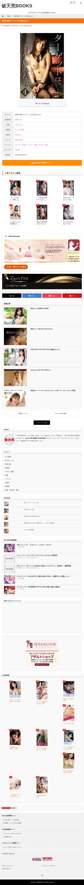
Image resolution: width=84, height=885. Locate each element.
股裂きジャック (23, 413)
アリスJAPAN (19, 130)
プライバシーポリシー (49, 866)
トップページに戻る (41, 422)
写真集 (17, 150)
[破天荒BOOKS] (17, 5)
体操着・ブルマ (27, 145)
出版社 (7, 482)
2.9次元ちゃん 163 (29, 509)
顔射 (46, 145)
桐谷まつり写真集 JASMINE (40, 308)
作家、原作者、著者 (12, 490)
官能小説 (8, 464)
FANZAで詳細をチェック (43, 162)
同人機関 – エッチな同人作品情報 (12, 823)
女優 (6, 475)
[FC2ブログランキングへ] (47, 860)
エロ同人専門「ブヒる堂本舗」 (11, 820)
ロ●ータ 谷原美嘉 (29, 529)
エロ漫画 (8, 457)
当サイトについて (7, 866)
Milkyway (18, 135)
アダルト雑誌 (9, 471)
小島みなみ (19, 125)
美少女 (41, 145)
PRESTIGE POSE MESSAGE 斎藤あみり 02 (45, 349)
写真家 (7, 486)
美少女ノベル (9, 460)
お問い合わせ (6, 868)
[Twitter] (42, 875)
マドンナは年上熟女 (61, 413)
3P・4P (17, 145)
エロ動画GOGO (7, 836)
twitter (74, 2)
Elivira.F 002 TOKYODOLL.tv (32, 516)
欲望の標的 (19, 140)
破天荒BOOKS (40, 882)
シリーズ (8, 479)
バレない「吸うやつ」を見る (16, 267)
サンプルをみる (43, 103)
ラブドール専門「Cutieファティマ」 (13, 847)
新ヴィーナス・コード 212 (31, 502)
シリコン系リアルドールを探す (16, 286)
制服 (35, 145)
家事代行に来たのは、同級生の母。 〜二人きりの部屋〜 (39, 523)
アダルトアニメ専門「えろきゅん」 (12, 833)
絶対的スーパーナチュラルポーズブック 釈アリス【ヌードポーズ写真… (54, 390)
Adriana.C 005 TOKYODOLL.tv (41, 370)
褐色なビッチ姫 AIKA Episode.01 (41, 329)
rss (71, 2)
